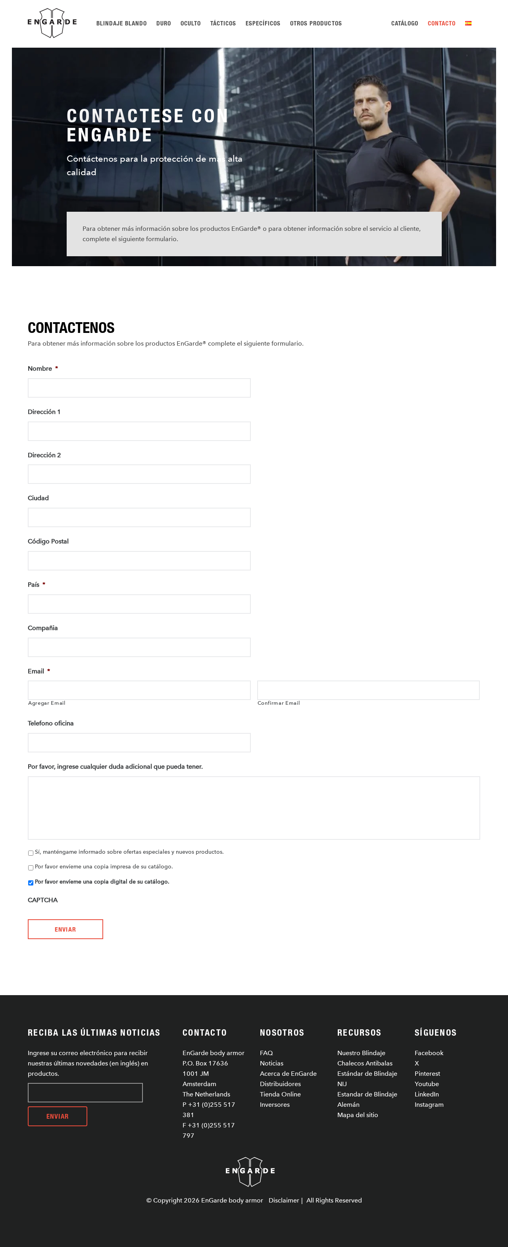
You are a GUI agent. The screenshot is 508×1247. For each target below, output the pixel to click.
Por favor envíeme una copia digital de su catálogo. (102, 881)
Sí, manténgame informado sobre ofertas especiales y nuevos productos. (129, 852)
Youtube (427, 1084)
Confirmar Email (279, 703)
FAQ (266, 1053)
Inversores (275, 1104)
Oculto (191, 23)
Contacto (442, 23)
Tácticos (223, 23)
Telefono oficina (51, 723)
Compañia (43, 628)
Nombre (43, 368)
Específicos (263, 23)
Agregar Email (46, 703)
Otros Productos (316, 23)
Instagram (429, 1104)
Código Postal (48, 541)
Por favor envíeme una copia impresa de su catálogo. (104, 866)
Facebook (429, 1053)
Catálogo (404, 23)
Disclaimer (284, 1200)
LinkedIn (427, 1094)
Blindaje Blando (121, 23)
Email (39, 671)
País (36, 584)
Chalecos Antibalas (365, 1063)
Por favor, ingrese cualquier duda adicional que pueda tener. (115, 766)
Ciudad (38, 498)
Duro (163, 23)
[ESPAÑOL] (469, 23)
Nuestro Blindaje (361, 1053)
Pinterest (427, 1073)
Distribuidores (280, 1084)
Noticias (271, 1063)
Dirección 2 (44, 455)
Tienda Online (280, 1094)
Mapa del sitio (357, 1115)
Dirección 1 (44, 412)
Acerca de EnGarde (288, 1073)
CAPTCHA (43, 900)
